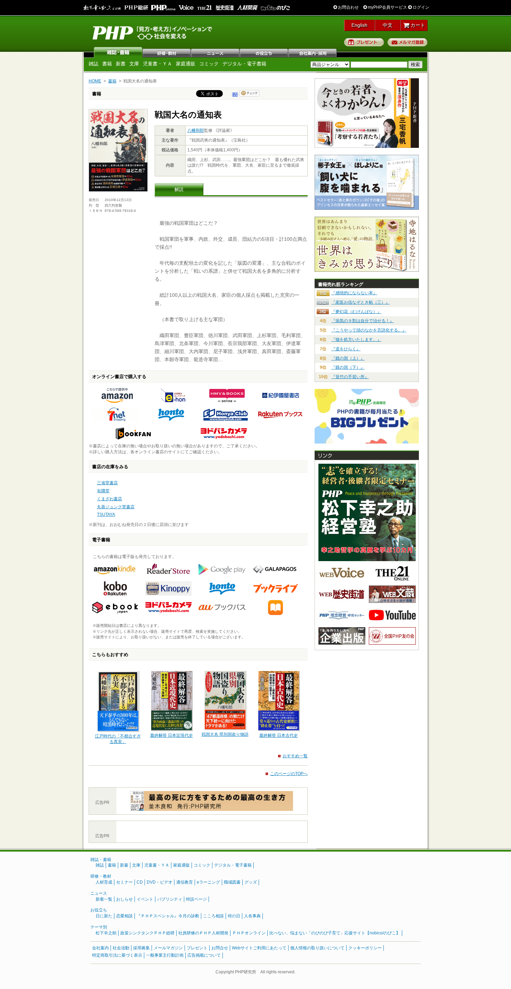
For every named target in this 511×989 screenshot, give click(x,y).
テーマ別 (98, 927)
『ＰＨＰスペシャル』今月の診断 (168, 916)
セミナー (124, 882)
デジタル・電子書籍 (244, 63)
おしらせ (124, 899)
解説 (179, 189)
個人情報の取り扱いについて (317, 948)
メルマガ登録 (408, 42)
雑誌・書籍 (100, 859)
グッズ (250, 882)
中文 (387, 25)
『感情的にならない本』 (354, 292)
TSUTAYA (106, 514)
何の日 (234, 916)
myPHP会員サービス (387, 7)
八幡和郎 (195, 130)
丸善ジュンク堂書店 (116, 506)
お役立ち (264, 52)
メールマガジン (168, 948)
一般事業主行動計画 (165, 955)
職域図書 (232, 882)
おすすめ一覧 (295, 755)
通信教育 (184, 882)
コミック (209, 63)
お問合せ (219, 948)
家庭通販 (185, 63)
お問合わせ (348, 7)
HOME (95, 81)
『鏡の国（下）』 (348, 367)
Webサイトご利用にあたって (259, 948)
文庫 (134, 63)
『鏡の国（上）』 (348, 358)
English (359, 25)
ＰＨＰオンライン (249, 933)
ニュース (215, 52)
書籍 (107, 63)
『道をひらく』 (345, 348)
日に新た (104, 916)
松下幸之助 (106, 933)
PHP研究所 (153, 32)
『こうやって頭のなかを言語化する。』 (368, 330)
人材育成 (104, 882)
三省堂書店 (107, 482)
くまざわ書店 (109, 498)
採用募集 (141, 948)
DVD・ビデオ (159, 882)
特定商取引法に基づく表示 (117, 955)
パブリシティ (169, 899)
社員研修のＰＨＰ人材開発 (203, 933)
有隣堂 (103, 490)
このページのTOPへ (289, 773)
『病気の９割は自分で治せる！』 (362, 320)
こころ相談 (213, 916)
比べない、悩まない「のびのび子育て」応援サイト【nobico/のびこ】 (334, 933)
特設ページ (196, 899)
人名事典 (252, 916)
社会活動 (121, 948)
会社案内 (313, 52)
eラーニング (208, 882)
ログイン (420, 7)
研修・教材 (167, 52)
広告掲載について (204, 955)
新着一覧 (104, 899)
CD (140, 882)
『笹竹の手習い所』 (350, 376)
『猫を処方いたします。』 (356, 339)
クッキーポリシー (365, 948)
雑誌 (118, 52)
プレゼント (364, 42)
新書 (120, 63)
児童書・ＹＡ (157, 63)
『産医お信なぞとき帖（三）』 (360, 302)
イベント (145, 899)
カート (417, 25)
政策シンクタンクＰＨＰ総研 (147, 933)
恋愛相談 (124, 916)
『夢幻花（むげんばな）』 (356, 311)
